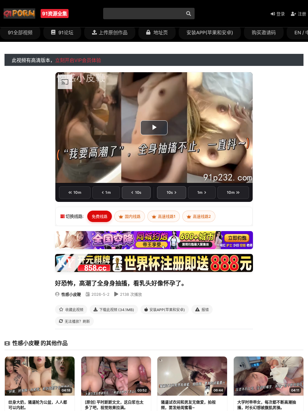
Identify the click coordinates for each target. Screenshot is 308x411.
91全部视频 (20, 32)
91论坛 (65, 32)
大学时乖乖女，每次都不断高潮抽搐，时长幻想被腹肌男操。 (266, 405)
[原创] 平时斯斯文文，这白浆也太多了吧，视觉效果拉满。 (114, 405)
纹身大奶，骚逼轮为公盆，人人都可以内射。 (37, 405)
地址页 (160, 32)
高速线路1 (166, 216)
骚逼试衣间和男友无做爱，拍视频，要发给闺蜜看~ (188, 405)
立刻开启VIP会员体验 (78, 60)
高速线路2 (201, 216)
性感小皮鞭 (71, 294)
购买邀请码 (264, 32)
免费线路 (99, 216)
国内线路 (132, 216)
